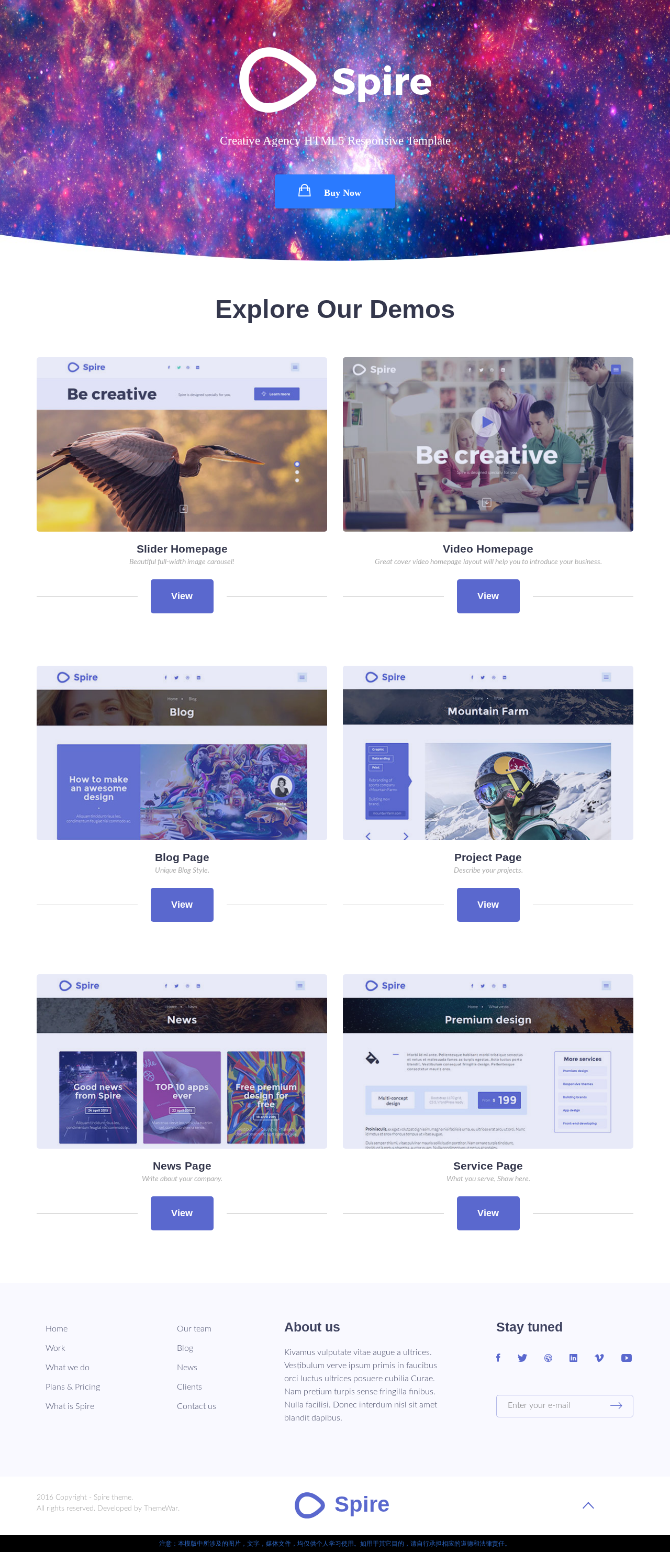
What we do (68, 1367)
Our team (194, 1329)
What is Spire (70, 1406)
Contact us (196, 1406)
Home (57, 1329)
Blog (185, 1348)
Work (55, 1348)
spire (361, 1504)
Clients (189, 1387)
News (187, 1367)
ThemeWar (161, 1508)
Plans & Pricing (73, 1387)
